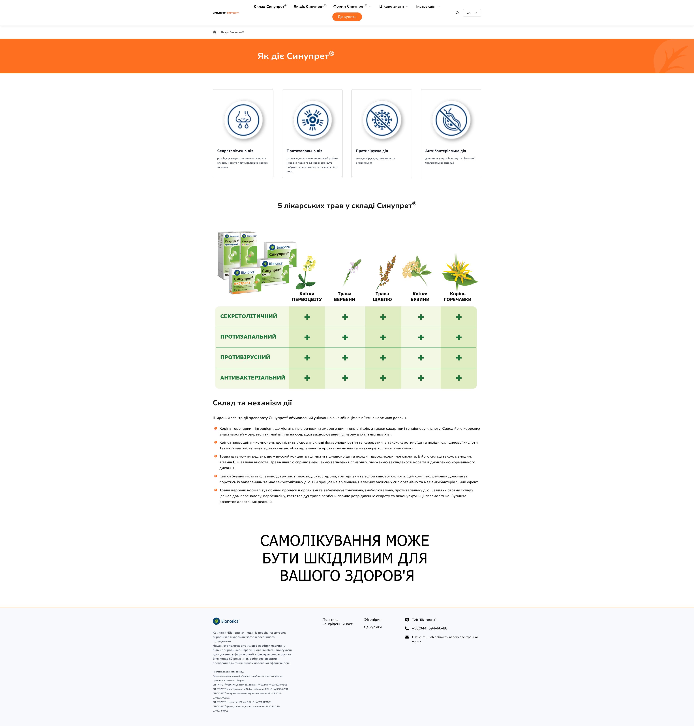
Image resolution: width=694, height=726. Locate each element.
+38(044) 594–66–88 (429, 628)
